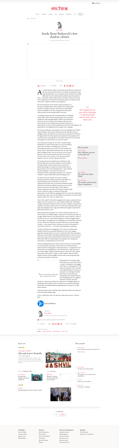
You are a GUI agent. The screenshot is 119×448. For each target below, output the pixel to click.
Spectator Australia (64, 432)
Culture (50, 14)
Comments (54, 85)
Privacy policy (42, 434)
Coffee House (33, 18)
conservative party (47, 331)
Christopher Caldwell (24, 351)
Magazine (61, 14)
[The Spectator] (59, 8)
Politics (37, 14)
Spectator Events (64, 440)
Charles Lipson (81, 150)
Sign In (80, 14)
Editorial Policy (22, 438)
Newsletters (69, 14)
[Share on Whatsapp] (70, 86)
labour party (64, 331)
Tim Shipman (21, 374)
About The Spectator (44, 432)
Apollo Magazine (64, 434)
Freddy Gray (80, 385)
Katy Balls (47, 313)
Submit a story (21, 436)
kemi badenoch (56, 331)
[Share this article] (73, 86)
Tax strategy (42, 438)
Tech (56, 14)
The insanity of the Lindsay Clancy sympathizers (87, 183)
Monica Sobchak (82, 180)
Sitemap (41, 442)
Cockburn (43, 14)
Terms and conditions (44, 436)
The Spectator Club (64, 442)
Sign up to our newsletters (86, 434)
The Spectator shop (64, 436)
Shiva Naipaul (81, 172)
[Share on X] (67, 86)
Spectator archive (64, 438)
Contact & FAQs (22, 432)
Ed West (20, 388)
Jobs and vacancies (43, 440)
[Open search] (75, 14)
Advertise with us (22, 434)
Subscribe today (84, 432)
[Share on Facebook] (65, 86)
